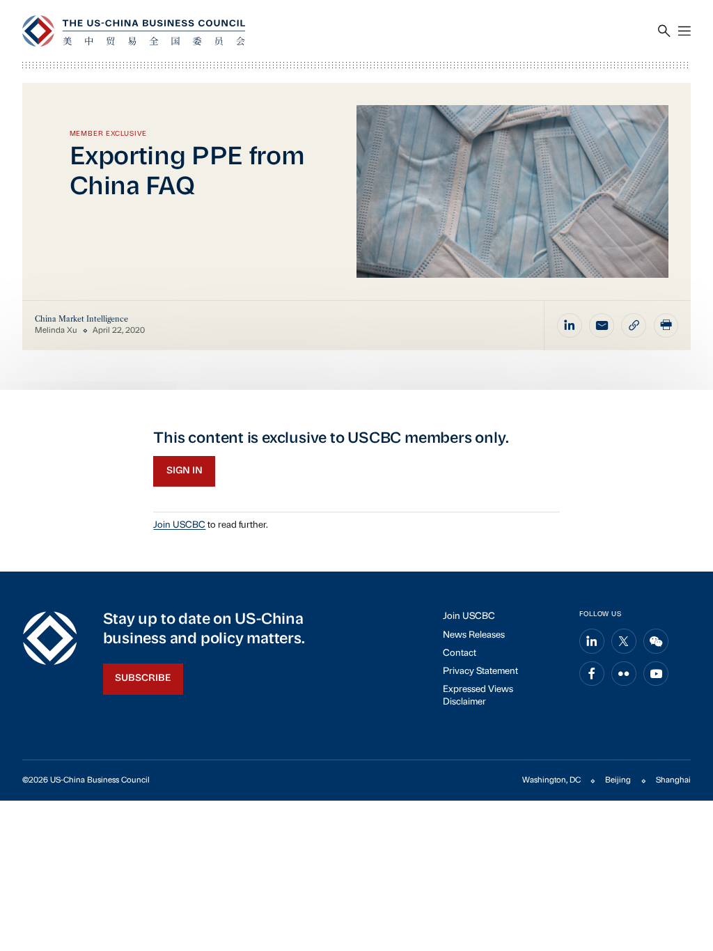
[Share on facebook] (591, 673)
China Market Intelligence (81, 319)
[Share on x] (623, 641)
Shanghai (673, 780)
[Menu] (684, 31)
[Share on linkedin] (569, 325)
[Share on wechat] (655, 641)
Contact (459, 653)
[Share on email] (601, 325)
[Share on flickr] (623, 673)
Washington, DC (551, 780)
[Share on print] (666, 325)
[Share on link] (633, 325)
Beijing (618, 780)
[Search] (664, 31)
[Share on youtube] (655, 673)
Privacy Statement (480, 671)
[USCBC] (133, 31)
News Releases (474, 635)
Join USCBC (179, 525)
